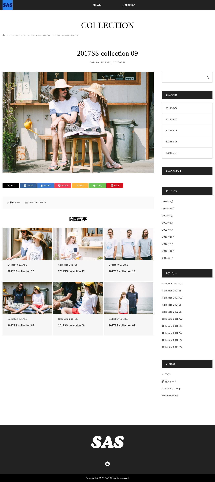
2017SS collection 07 (21, 325)
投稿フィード (169, 381)
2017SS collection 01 (122, 325)
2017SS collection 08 (71, 325)
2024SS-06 (172, 130)
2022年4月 (168, 229)
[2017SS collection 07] (27, 298)
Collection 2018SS (172, 340)
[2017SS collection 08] (78, 298)
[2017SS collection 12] (78, 244)
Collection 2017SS (99, 62)
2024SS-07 (172, 119)
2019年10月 (168, 236)
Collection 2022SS (172, 311)
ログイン (166, 374)
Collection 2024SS (172, 304)
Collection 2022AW (172, 283)
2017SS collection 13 (122, 271)
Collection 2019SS (172, 326)
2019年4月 (168, 244)
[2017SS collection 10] (27, 244)
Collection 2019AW (172, 319)
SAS (107, 478)
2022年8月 (168, 222)
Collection (128, 5)
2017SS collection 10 (21, 271)
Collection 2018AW (172, 333)
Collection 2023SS (172, 290)
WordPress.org (170, 395)
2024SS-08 (172, 108)
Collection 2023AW (172, 297)
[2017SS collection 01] (128, 298)
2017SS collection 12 (71, 271)
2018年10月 (168, 251)
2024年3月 (168, 201)
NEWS (97, 5)
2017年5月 (168, 258)
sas (18, 202)
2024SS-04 (172, 153)
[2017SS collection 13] (128, 244)
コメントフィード (171, 388)
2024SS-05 (172, 141)
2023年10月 (168, 208)
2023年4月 (168, 215)
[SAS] (8, 5)
